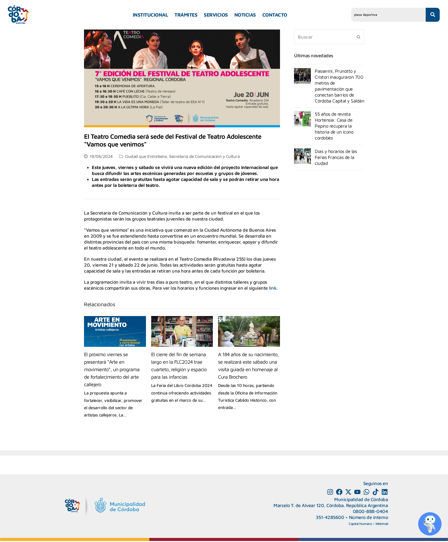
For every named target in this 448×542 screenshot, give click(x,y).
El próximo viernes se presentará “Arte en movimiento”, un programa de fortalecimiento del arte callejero (111, 369)
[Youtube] (357, 491)
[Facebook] (339, 491)
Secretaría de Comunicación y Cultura (204, 156)
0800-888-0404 (370, 511)
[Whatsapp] (366, 491)
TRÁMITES (185, 15)
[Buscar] (329, 37)
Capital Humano (360, 524)
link (272, 288)
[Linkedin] (384, 491)
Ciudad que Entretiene (146, 156)
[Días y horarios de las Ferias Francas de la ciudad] (302, 156)
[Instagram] (330, 491)
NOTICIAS (245, 15)
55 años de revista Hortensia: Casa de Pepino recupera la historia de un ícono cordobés (334, 126)
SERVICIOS (216, 15)
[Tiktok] (375, 491)
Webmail (381, 524)
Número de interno (368, 517)
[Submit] (358, 36)
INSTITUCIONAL (150, 15)
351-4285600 (330, 517)
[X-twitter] (348, 491)
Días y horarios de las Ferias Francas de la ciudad (336, 157)
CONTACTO (274, 15)
